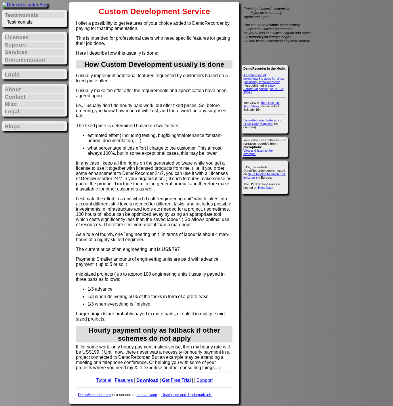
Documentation (25, 60)
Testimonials (20, 22)
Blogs (12, 126)
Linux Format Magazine (259, 87)
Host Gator (266, 187)
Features (124, 380)
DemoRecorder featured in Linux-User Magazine (262, 122)
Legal (12, 111)
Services (16, 52)
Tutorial (103, 380)
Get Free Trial (176, 380)
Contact (15, 97)
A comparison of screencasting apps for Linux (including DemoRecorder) (263, 78)
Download (147, 380)
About (13, 89)
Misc (11, 104)
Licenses (17, 37)
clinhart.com (147, 394)
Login (12, 74)
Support (205, 380)
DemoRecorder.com (94, 394)
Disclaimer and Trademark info (186, 394)
